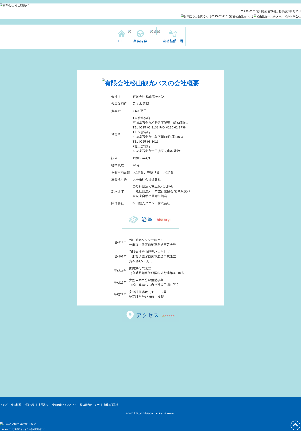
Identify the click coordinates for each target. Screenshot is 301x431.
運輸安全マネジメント (64, 404)
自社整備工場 (110, 404)
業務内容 (29, 404)
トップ (3, 404)
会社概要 (16, 404)
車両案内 (43, 404)
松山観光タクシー (90, 404)
